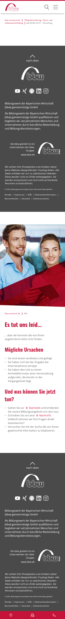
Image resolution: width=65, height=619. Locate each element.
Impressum (19, 194)
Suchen (46, 6)
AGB (30, 194)
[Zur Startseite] (9, 7)
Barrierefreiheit (11, 198)
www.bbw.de (28, 154)
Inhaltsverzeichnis (41, 198)
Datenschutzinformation (45, 194)
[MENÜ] (55, 7)
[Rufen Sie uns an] (54, 615)
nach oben (32, 60)
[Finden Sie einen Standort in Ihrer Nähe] (11, 615)
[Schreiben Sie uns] (32, 615)
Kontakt (8, 194)
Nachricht (45, 415)
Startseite (26, 198)
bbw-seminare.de (12, 20)
